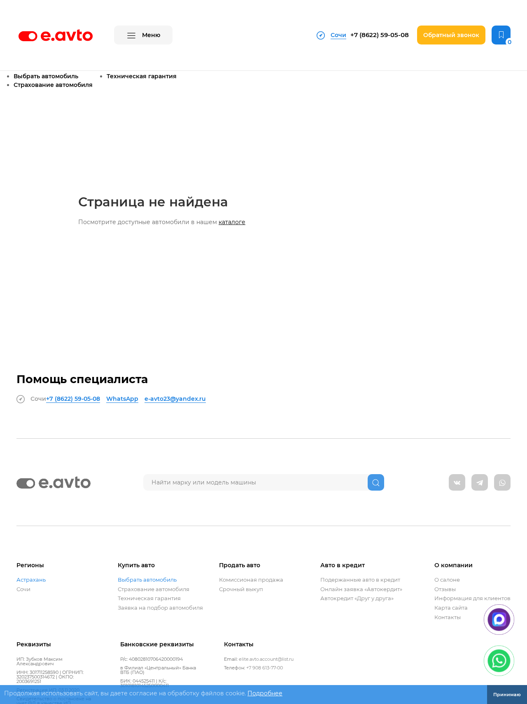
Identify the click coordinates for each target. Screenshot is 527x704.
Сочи (23, 589)
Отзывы (445, 589)
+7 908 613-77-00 (264, 668)
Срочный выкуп (241, 589)
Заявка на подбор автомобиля (160, 608)
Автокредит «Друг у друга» (357, 598)
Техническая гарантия (142, 76)
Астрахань (31, 580)
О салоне (447, 580)
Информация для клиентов (472, 598)
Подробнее (264, 693)
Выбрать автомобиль (46, 76)
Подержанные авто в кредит (360, 580)
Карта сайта (451, 608)
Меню (150, 35)
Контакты (447, 617)
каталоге (232, 222)
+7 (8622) (379, 35)
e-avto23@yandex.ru (175, 398)
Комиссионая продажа (251, 580)
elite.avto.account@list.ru (266, 659)
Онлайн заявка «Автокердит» (361, 589)
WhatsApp (122, 398)
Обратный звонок (451, 35)
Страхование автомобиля (53, 85)
